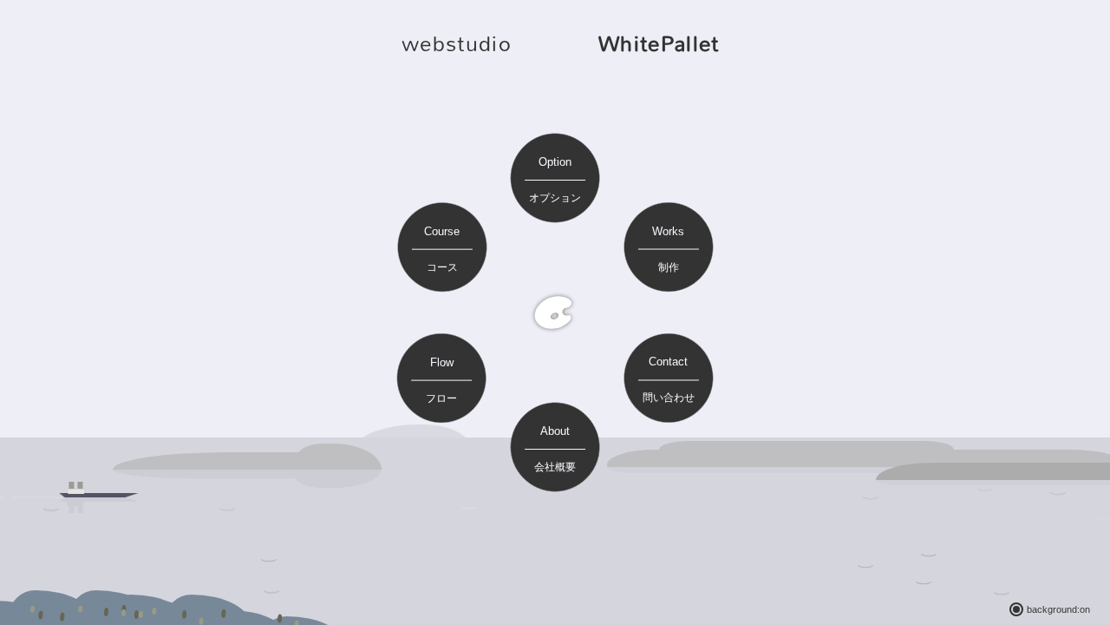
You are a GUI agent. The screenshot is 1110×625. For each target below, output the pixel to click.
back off (1016, 609)
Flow (441, 380)
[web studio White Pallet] (555, 312)
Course (442, 249)
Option (555, 179)
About (555, 448)
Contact (669, 379)
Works (668, 249)
